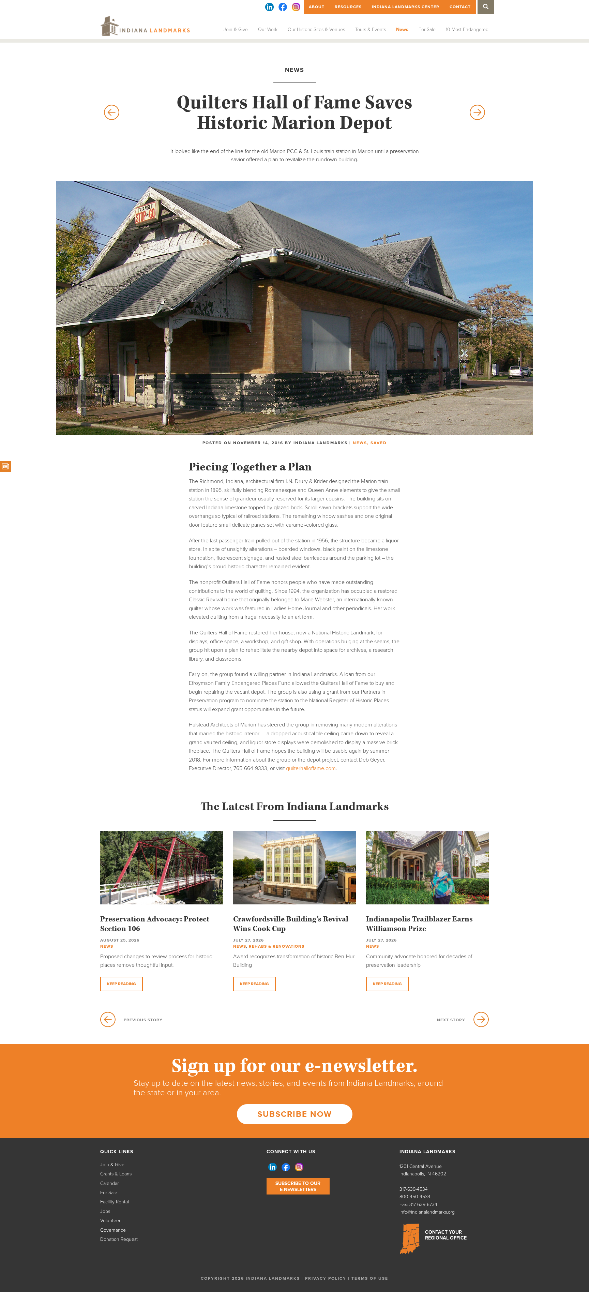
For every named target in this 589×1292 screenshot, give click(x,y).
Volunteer (110, 1220)
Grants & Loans (116, 1174)
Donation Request (119, 1239)
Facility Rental (114, 1202)
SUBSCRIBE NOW (294, 1114)
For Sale (427, 29)
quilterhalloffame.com (311, 768)
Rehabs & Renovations (276, 946)
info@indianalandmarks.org (427, 1212)
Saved (379, 442)
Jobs (105, 1211)
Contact (460, 6)
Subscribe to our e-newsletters (297, 1186)
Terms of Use (369, 1278)
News (402, 29)
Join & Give (236, 29)
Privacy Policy (325, 1278)
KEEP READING (121, 983)
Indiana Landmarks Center (405, 6)
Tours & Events (370, 29)
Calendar (109, 1183)
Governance (113, 1230)
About (316, 6)
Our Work (267, 29)
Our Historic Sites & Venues (316, 29)
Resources (348, 6)
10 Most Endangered (467, 29)
